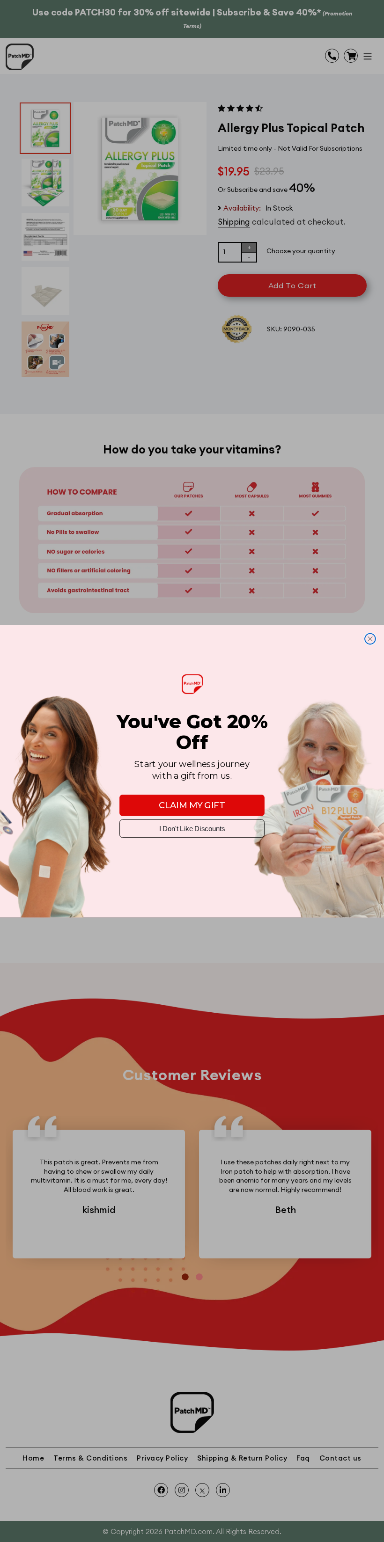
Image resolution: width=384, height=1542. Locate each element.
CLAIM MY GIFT (192, 805)
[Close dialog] (370, 638)
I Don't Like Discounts (192, 828)
